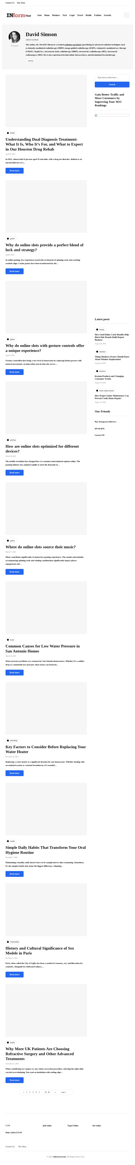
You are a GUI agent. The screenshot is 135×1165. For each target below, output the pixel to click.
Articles (31, 61)
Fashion (97, 15)
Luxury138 (99, 435)
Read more (15, 170)
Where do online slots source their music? (41, 547)
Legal (71, 15)
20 (49, 1092)
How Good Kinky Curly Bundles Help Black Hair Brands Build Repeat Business (112, 337)
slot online (96, 1126)
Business (56, 15)
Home (47, 15)
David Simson (41, 34)
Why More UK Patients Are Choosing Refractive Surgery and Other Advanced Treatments (40, 1054)
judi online (47, 1126)
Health (88, 15)
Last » (63, 1092)
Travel (80, 15)
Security (107, 15)
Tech (64, 15)
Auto (39, 15)
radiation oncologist (72, 45)
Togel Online (73, 1126)
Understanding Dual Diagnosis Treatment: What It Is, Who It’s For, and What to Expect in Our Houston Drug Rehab (44, 144)
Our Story (21, 3)
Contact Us (10, 3)
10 (46, 1092)
